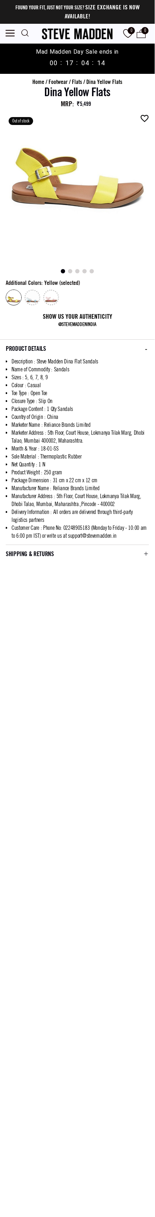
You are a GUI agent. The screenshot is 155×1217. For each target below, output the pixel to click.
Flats (77, 82)
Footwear (58, 82)
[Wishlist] (145, 118)
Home (38, 82)
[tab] (63, 271)
